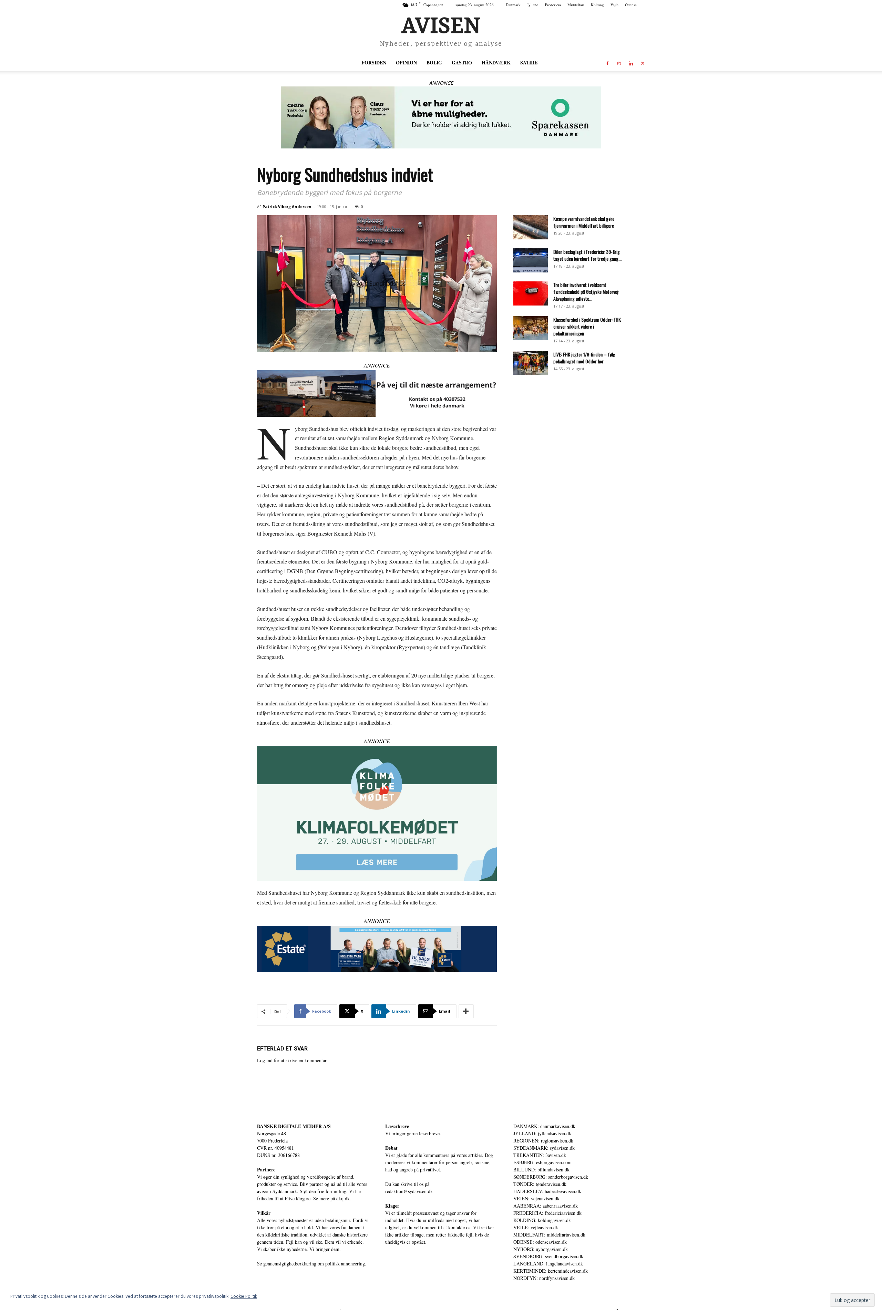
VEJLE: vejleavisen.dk (535, 1227)
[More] (466, 1011)
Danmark (513, 4)
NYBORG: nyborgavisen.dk (540, 1249)
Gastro (462, 62)
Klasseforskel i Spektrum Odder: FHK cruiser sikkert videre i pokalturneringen (587, 326)
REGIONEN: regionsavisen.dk (543, 1140)
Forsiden (373, 62)
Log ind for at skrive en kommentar (292, 1060)
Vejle (614, 4)
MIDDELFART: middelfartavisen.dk (549, 1234)
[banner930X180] (377, 393)
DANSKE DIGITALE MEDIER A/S (294, 1126)
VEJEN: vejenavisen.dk (536, 1198)
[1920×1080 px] (377, 813)
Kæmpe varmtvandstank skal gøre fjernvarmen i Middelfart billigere (583, 222)
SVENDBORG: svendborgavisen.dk (548, 1256)
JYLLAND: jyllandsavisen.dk (542, 1133)
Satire (528, 62)
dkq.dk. (343, 1198)
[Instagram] (619, 62)
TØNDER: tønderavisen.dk (539, 1184)
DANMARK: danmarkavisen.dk (544, 1126)
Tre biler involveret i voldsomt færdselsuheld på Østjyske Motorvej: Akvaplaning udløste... (586, 291)
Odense (631, 4)
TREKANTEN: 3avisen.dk (539, 1155)
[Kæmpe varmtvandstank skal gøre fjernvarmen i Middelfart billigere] (530, 227)
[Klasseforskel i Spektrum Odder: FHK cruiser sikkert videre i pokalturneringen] (530, 328)
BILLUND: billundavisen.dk (541, 1169)
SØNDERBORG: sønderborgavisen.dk (550, 1176)
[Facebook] (607, 62)
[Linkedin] (631, 62)
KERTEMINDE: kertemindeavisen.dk (550, 1271)
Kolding (597, 4)
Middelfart (575, 4)
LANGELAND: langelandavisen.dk (548, 1263)
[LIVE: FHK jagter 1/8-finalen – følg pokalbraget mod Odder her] (530, 363)
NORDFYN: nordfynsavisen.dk (544, 1278)
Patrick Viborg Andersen (287, 206)
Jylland (533, 4)
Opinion (406, 62)
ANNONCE (441, 83)
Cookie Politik (243, 1296)
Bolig (434, 62)
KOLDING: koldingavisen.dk (542, 1220)
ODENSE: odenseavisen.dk (540, 1242)
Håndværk (496, 62)
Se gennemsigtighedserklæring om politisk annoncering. (311, 1263)
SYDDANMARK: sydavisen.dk (544, 1148)
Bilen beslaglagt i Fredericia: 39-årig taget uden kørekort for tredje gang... (587, 255)
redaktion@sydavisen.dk (409, 1191)
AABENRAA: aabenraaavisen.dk (545, 1205)
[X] (642, 62)
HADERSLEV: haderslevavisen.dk (547, 1191)
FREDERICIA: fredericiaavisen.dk (547, 1213)
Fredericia (553, 4)
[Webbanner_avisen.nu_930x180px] (441, 117)
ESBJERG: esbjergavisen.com (542, 1162)
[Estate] (377, 949)
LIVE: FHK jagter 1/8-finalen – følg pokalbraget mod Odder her (584, 358)
